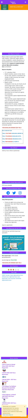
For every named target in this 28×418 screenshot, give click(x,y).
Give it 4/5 (16, 269)
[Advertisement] (12, 31)
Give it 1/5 (9, 269)
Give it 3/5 (14, 269)
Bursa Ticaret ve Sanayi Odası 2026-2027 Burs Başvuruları (8, 366)
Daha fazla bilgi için (8, 415)
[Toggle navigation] (25, 2)
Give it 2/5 (11, 269)
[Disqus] (14, 300)
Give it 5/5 (18, 269)
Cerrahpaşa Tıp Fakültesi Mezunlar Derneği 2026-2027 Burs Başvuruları (9, 388)
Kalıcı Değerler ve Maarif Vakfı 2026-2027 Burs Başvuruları (9, 396)
